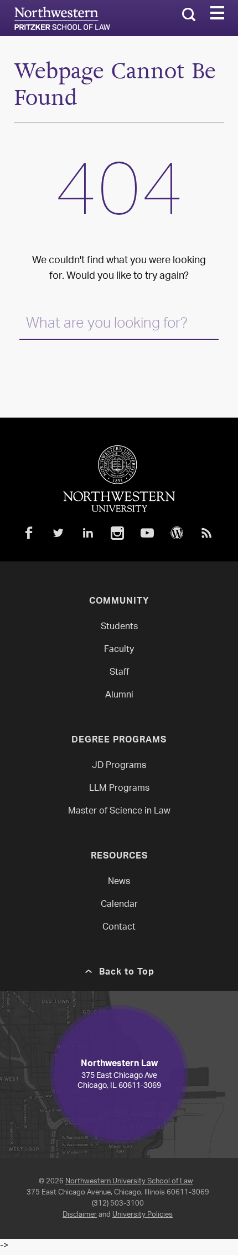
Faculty (119, 650)
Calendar (119, 905)
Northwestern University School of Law (129, 1181)
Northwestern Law (62, 18)
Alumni (119, 695)
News (119, 882)
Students (119, 627)
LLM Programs (119, 789)
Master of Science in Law (119, 811)
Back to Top (126, 973)
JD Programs (119, 766)
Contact (119, 927)
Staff (119, 673)
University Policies (142, 1215)
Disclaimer (80, 1215)
